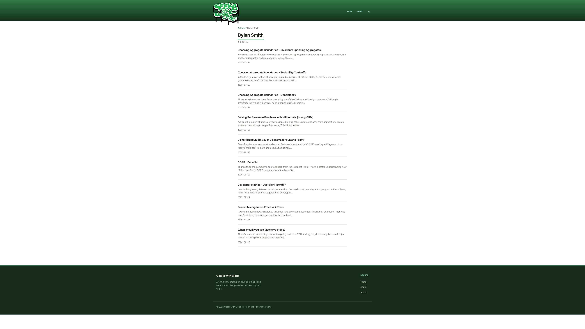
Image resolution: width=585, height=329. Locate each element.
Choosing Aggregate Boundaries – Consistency (267, 94)
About (360, 11)
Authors (241, 28)
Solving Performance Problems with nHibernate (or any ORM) (275, 117)
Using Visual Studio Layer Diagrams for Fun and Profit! (271, 139)
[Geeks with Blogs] (226, 11)
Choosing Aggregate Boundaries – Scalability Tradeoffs (272, 72)
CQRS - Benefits (247, 162)
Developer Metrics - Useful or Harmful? (262, 184)
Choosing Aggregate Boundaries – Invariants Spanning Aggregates (279, 49)
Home (349, 11)
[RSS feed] (369, 11)
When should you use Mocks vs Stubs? (261, 229)
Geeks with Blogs (227, 275)
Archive (364, 292)
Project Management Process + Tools (261, 207)
